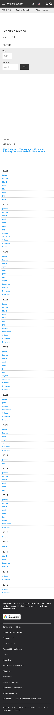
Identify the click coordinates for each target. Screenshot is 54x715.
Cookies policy (9, 643)
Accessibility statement (12, 649)
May (4, 189)
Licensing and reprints (12, 687)
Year (5, 51)
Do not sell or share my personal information (22, 699)
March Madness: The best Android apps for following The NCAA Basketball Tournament (24, 150)
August (5, 199)
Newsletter (7, 676)
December (6, 247)
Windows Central (10, 693)
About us (7, 671)
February (5, 178)
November (6, 243)
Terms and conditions (12, 627)
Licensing (7, 660)
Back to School (22, 10)
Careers (6, 654)
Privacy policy (8, 638)
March (4, 182)
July (3, 196)
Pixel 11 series (42, 10)
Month (6, 62)
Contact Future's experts (13, 632)
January (5, 175)
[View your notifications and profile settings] (33, 3)
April (4, 185)
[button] (50, 4)
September (6, 236)
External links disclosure (13, 665)
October (5, 240)
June (4, 192)
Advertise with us (10, 682)
